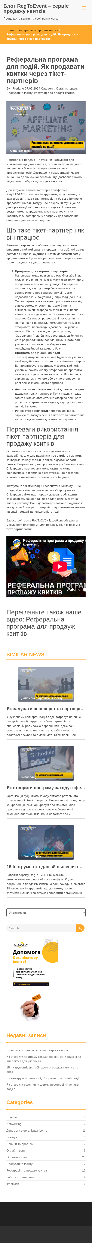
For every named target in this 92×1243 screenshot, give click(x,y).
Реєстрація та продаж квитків (38, 30)
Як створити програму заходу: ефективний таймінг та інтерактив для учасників (46, 787)
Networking (14, 1124)
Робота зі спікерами (20, 1177)
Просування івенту (19, 92)
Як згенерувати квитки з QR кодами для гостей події (42, 1078)
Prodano (18, 88)
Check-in (12, 1117)
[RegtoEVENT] (32, 981)
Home (10, 30)
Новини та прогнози (20, 1144)
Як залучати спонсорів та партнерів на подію (46, 708)
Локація (11, 1137)
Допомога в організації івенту (26, 1130)
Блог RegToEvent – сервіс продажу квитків (36, 8)
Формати (12, 1183)
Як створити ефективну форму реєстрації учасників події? (42, 1087)
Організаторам (66, 88)
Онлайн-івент (15, 1150)
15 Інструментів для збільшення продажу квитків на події (46, 866)
